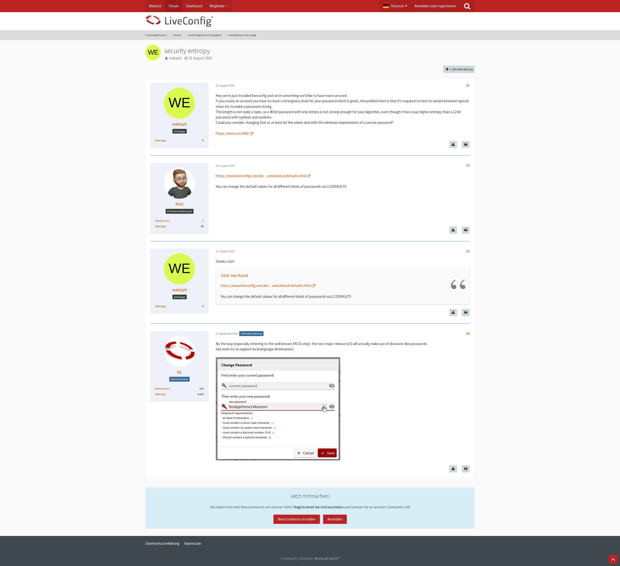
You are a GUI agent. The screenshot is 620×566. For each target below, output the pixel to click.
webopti (175, 58)
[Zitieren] (466, 144)
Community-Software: (310, 558)
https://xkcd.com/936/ (232, 133)
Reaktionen (162, 220)
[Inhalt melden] (453, 144)
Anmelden (334, 519)
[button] (395, 6)
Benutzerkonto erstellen (297, 519)
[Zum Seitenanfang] (613, 559)
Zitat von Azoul (234, 275)
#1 (468, 85)
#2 (468, 165)
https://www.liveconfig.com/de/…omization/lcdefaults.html (261, 175)
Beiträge (160, 140)
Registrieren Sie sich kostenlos (319, 507)
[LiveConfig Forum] (310, 21)
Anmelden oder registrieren (435, 6)
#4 (468, 333)
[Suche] (467, 6)
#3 (468, 251)
